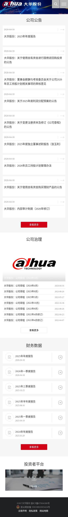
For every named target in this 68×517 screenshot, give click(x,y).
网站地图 (44, 511)
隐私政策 (33, 511)
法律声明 (22, 511)
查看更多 (34, 224)
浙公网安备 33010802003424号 (35, 507)
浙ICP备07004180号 (40, 503)
